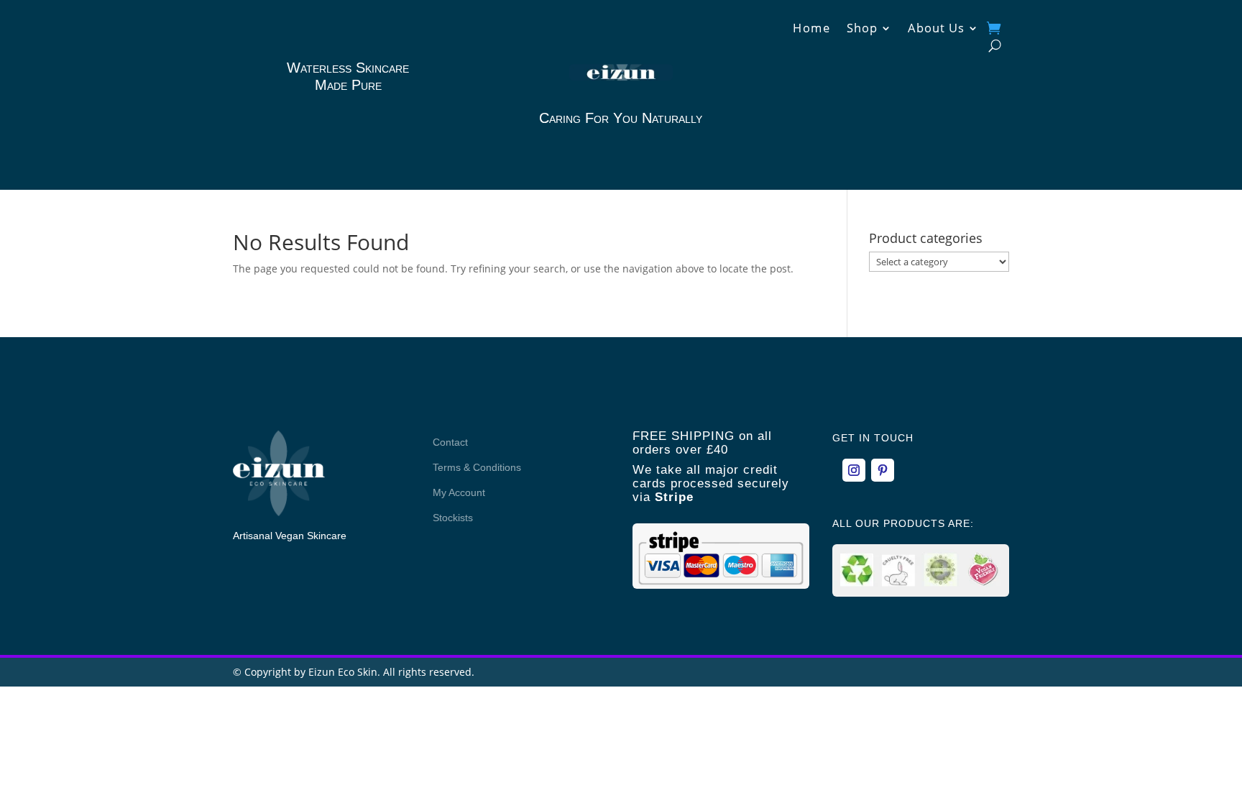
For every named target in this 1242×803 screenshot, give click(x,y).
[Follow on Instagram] (853, 470)
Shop (862, 30)
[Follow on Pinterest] (882, 470)
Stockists (453, 517)
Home (812, 30)
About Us (936, 30)
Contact (450, 442)
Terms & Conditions (477, 467)
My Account (459, 492)
